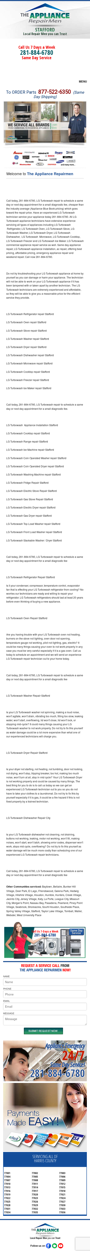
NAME (6, 976)
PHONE (7, 988)
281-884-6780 (36, 52)
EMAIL (6, 1000)
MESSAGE (8, 1013)
